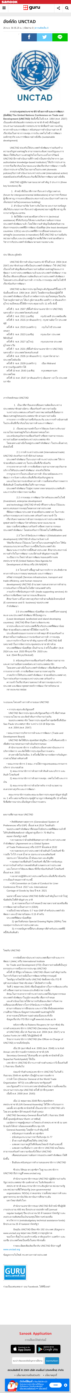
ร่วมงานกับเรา (52, 1361)
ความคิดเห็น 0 (41, 28)
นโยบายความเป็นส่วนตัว (28, 1388)
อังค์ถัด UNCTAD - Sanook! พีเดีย (32, 8)
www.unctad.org (11, 1249)
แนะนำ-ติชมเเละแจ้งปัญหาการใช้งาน (27, 1361)
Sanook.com (10, 2)
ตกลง (55, 1385)
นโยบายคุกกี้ (43, 1388)
